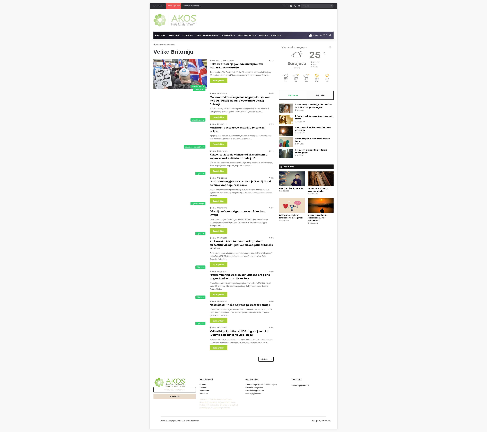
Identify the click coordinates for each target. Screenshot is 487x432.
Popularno (293, 95)
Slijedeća (263, 359)
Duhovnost (227, 35)
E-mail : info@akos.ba (254, 391)
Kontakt (202, 388)
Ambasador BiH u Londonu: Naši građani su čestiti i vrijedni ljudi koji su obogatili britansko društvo (241, 245)
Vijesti (262, 35)
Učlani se (203, 394)
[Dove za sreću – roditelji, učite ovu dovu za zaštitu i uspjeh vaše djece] (286, 108)
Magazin (275, 35)
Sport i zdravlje (246, 35)
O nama (202, 384)
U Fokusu (173, 35)
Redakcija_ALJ (217, 60)
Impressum (204, 391)
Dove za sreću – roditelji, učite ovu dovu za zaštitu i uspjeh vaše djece (313, 106)
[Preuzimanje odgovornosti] (292, 178)
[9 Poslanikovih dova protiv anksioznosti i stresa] (286, 119)
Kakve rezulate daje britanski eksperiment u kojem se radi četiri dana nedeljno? (238, 156)
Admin (214, 94)
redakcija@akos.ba (253, 394)
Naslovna (160, 35)
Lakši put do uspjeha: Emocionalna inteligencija (291, 216)
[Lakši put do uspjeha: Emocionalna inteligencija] (292, 205)
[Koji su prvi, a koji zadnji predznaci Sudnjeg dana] (286, 153)
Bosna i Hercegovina (254, 388)
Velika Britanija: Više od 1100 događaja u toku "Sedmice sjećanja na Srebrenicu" (239, 333)
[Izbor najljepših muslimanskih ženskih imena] (286, 142)
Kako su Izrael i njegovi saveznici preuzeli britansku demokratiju (236, 65)
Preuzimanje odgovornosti (291, 188)
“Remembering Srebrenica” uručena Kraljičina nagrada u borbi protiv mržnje (240, 276)
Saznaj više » (218, 80)
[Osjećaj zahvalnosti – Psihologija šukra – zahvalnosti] (321, 205)
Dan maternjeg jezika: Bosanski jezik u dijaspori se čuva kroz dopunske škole (240, 183)
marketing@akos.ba (300, 385)
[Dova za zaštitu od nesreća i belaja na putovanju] (286, 131)
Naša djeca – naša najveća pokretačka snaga (240, 305)
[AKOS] (174, 20)
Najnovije (320, 95)
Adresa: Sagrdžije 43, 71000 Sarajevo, (261, 384)
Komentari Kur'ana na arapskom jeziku (197, 6)
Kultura (186, 35)
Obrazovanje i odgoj (206, 35)
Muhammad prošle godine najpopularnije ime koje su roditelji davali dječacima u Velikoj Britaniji (240, 100)
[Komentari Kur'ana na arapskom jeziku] (321, 178)
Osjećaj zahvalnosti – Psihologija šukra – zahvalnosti (318, 218)
